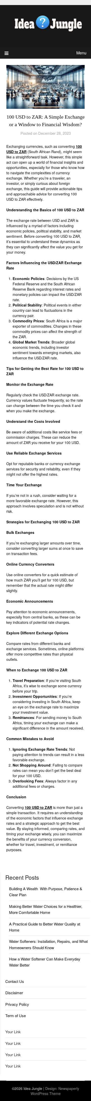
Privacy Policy (17, 1004)
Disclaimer (14, 992)
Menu (81, 53)
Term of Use (15, 1015)
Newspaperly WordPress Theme (55, 1091)
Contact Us (14, 981)
